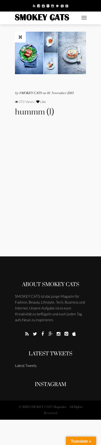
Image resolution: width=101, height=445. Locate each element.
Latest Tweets (50, 353)
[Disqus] (50, 193)
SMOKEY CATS (30, 93)
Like (42, 102)
